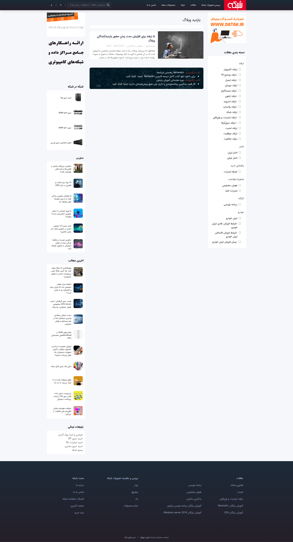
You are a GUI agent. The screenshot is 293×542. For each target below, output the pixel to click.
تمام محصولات (130, 506)
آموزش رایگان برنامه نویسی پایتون (184, 506)
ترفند (183, 5)
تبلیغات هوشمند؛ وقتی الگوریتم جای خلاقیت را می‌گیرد (62, 411)
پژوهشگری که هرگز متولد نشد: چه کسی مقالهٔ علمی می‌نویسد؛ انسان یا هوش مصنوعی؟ (61, 272)
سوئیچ (135, 492)
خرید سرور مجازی (74, 446)
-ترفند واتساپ (230, 107)
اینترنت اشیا (231, 191)
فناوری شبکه (237, 485)
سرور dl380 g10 (65, 112)
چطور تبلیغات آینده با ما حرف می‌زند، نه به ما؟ (61, 381)
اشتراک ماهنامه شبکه (73, 499)
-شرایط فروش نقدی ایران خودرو (224, 225)
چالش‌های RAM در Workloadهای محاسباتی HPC (61, 335)
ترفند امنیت (231, 128)
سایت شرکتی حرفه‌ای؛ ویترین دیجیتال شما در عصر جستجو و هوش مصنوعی (62, 319)
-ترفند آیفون (231, 96)
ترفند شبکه (231, 112)
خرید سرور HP (75, 439)
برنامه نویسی (230, 204)
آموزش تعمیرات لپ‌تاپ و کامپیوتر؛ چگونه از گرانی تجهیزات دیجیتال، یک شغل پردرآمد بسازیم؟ (61, 351)
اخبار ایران (232, 153)
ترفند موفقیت (230, 134)
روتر (136, 485)
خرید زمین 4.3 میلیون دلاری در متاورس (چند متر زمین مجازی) (61, 228)
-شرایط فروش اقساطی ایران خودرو (226, 234)
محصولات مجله (168, 5)
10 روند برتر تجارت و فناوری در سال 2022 (63, 184)
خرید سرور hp (66, 97)
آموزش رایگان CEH (233, 513)
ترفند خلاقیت (230, 139)
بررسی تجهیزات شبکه (210, 5)
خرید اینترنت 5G (74, 442)
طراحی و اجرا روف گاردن (70, 435)
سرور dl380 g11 (65, 127)
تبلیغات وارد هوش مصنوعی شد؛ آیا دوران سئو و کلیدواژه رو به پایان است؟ (60, 288)
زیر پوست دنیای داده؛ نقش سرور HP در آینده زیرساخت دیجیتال (62, 396)
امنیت (240, 492)
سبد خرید (79, 513)
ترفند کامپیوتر (230, 69)
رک (136, 499)
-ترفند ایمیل (231, 80)
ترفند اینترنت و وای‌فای (231, 499)
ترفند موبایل (231, 85)
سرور (130, 537)
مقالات (193, 5)
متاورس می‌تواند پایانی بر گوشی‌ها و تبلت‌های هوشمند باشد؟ (61, 169)
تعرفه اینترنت (230, 172)
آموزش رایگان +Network (230, 506)
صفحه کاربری (77, 506)
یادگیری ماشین (193, 499)
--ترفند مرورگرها (229, 123)
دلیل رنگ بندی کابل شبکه (61, 366)
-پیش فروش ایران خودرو (224, 242)
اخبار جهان (232, 158)
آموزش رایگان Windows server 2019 (182, 513)
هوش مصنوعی (229, 185)
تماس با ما (151, 5)
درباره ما (80, 485)
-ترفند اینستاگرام (229, 91)
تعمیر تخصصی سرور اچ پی (61, 142)
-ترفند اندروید (230, 101)
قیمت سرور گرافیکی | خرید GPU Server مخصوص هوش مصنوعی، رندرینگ (60, 304)
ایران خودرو (231, 218)
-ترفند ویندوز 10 (229, 75)
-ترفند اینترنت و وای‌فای (225, 117)
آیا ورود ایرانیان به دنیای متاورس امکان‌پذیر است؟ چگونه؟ (61, 214)
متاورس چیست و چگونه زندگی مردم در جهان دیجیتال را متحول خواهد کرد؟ (61, 244)
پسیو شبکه (77, 450)
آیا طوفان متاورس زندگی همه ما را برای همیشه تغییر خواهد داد (61, 199)
